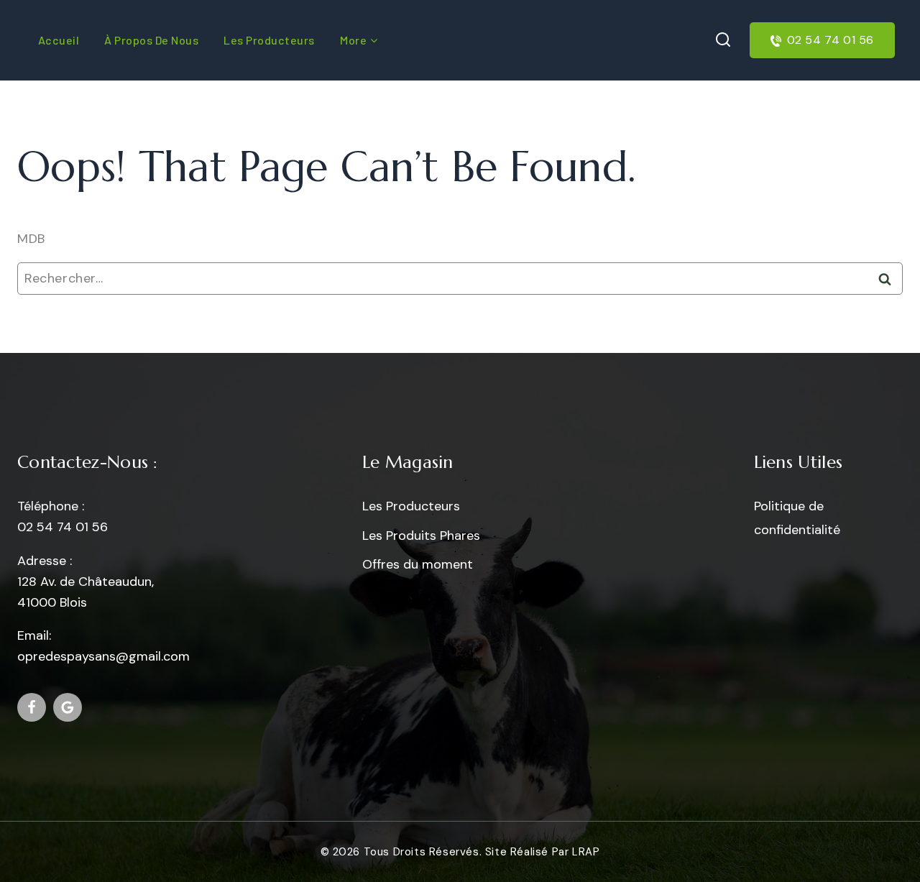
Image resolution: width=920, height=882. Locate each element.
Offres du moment (417, 564)
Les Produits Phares (421, 535)
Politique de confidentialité (797, 517)
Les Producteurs (411, 506)
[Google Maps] (67, 707)
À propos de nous (151, 40)
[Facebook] (31, 707)
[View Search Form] (723, 40)
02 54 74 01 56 (830, 39)
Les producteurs (269, 40)
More (353, 40)
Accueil (59, 40)
